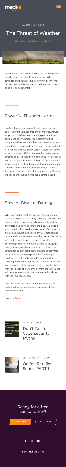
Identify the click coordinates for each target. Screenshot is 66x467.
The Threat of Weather (33, 33)
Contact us (11, 283)
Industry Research (28, 41)
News (47, 41)
